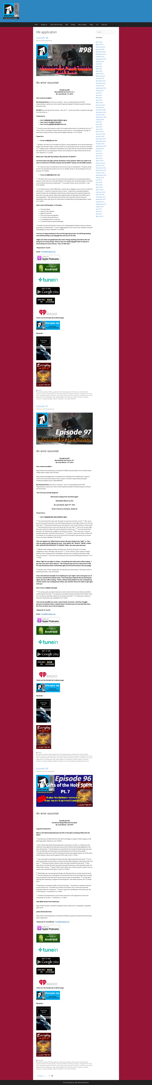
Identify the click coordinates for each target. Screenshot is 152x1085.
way (68, 399)
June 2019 (99, 153)
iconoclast (82, 395)
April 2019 (99, 158)
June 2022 (99, 66)
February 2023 (100, 47)
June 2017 (99, 211)
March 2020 (99, 131)
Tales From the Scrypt (56, 24)
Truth (65, 399)
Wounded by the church (82, 761)
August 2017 (100, 207)
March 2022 (99, 73)
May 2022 (99, 69)
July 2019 (99, 151)
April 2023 (99, 42)
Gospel (61, 395)
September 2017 (101, 204)
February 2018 (100, 192)
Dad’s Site (104, 24)
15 (49, 1076)
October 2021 (100, 86)
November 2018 (101, 170)
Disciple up (76, 393)
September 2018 (101, 175)
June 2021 (99, 95)
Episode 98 (42, 37)
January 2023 (100, 49)
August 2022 (100, 61)
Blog (66, 24)
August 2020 (100, 119)
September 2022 (101, 59)
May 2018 (99, 185)
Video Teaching (82, 24)
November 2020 (101, 112)
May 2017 (99, 214)
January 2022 (100, 78)
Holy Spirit (76, 395)
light (51, 397)
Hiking (91, 24)
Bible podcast (76, 392)
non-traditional (68, 397)
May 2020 (99, 127)
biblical (82, 392)
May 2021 (99, 98)
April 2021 (99, 100)
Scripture (38, 399)
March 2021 (99, 102)
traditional (60, 399)
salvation (80, 397)
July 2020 (99, 122)
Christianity (70, 393)
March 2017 (99, 216)
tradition (54, 399)
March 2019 (99, 161)
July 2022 (99, 64)
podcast (75, 397)
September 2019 (101, 146)
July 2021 (99, 93)
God (58, 395)
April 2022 (99, 71)
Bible (61, 392)
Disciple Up (44, 24)
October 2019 (100, 144)
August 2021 (100, 90)
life (89, 395)
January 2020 (100, 136)
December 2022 (101, 52)
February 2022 (100, 76)
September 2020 (101, 117)
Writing (73, 24)
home (36, 24)
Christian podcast (51, 393)
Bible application (67, 392)
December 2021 (101, 81)
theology (49, 399)
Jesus (86, 395)
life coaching (46, 397)
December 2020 (101, 110)
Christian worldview (61, 393)
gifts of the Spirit (51, 395)
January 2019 (100, 165)
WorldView (73, 399)
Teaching (44, 399)
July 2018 (99, 180)
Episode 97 (42, 406)
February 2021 (100, 105)
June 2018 (99, 182)
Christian (43, 393)
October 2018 (100, 173)
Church (40, 390)
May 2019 (99, 156)
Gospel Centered (68, 395)
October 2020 (100, 115)
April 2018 (99, 187)
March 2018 (99, 190)
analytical (40, 392)
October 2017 (100, 202)
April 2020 (99, 129)
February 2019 (100, 163)
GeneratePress (84, 1082)
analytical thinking (48, 392)
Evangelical (83, 393)
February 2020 (100, 134)
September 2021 (101, 88)
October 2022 (100, 57)
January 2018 (100, 194)
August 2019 (100, 148)
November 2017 (101, 199)
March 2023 (99, 44)
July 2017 (99, 209)
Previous (39, 1076)
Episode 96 (42, 768)
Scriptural (85, 397)
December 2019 (101, 139)
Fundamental (43, 395)
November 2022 (101, 54)
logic (54, 397)
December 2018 (101, 168)
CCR (97, 24)
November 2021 (101, 83)
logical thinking (60, 397)
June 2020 (99, 124)
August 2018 (100, 178)
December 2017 (101, 197)
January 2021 (100, 107)
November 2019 (101, 141)
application (56, 392)
